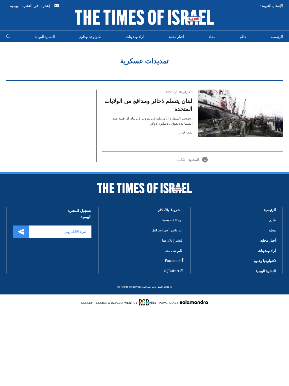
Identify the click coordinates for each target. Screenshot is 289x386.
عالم (243, 37)
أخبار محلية (176, 37)
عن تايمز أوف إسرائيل (167, 230)
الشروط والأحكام (170, 210)
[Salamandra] (194, 302)
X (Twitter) (171, 271)
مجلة (212, 37)
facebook (172, 261)
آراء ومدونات (135, 37)
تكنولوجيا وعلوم (90, 37)
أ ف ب (183, 132)
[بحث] (8, 37)
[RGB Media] (148, 302)
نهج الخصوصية (172, 220)
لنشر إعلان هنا (172, 240)
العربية (266, 6)
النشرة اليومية (266, 271)
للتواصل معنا (173, 251)
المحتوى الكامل (188, 160)
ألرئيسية (277, 37)
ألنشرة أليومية (45, 37)
